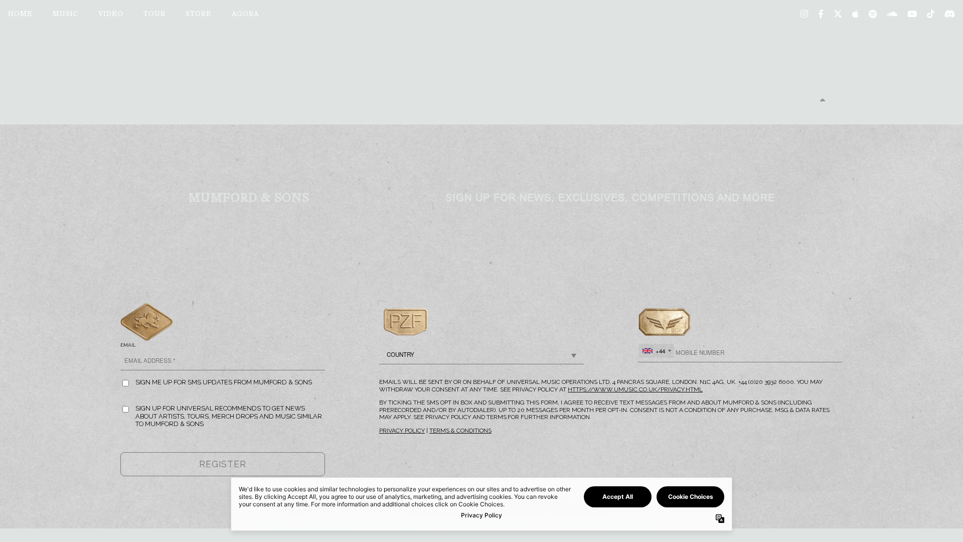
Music (65, 14)
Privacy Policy (402, 430)
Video (110, 14)
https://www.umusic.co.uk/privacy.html (635, 389)
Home (20, 14)
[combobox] (656, 351)
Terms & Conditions (460, 430)
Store (199, 14)
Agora (245, 14)
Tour (154, 14)
